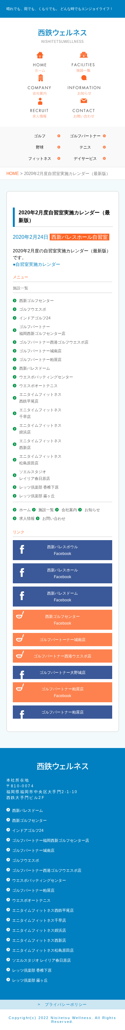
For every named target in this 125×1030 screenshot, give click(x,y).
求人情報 (27, 518)
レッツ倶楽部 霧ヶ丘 (37, 496)
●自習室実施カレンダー (36, 264)
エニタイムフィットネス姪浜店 (39, 930)
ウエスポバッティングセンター (46, 377)
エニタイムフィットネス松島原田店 (43, 950)
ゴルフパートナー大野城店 (62, 672)
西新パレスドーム (34, 368)
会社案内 (69, 510)
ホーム (25, 510)
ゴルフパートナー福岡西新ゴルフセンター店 (50, 840)
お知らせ (92, 510)
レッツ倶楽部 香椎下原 (39, 487)
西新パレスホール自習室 (79, 237)
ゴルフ (40, 136)
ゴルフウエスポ (32, 309)
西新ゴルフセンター (36, 300)
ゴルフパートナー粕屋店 (40, 359)
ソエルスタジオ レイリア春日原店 (41, 960)
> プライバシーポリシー (62, 1004)
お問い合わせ (53, 518)
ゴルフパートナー (85, 136)
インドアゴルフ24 (35, 318)
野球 (40, 147)
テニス (85, 147)
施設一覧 (46, 510)
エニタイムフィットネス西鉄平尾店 (43, 910)
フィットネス (39, 158)
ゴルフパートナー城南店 (40, 351)
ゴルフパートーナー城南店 (62, 639)
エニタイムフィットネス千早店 (39, 920)
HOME (12, 173)
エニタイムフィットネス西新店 (39, 940)
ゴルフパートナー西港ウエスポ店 (62, 656)
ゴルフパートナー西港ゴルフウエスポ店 (53, 342)
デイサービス (85, 158)
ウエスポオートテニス (38, 386)
